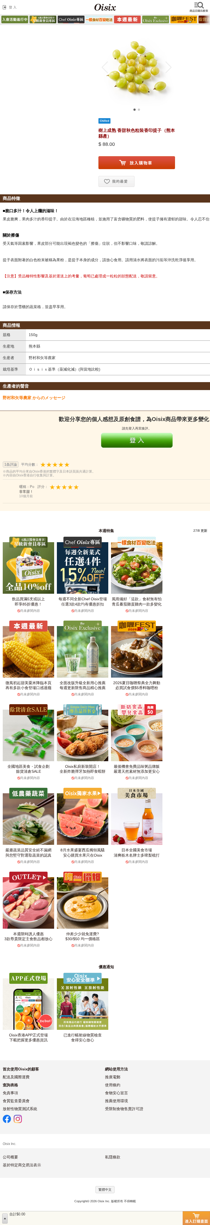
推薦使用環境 (116, 1101)
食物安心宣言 (116, 1093)
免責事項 (10, 1093)
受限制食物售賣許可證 (124, 1109)
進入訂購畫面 (196, 1218)
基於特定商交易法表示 (22, 1165)
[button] (105, 67)
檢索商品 (199, 7)
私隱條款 (112, 1157)
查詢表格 (10, 1085)
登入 (11, 7)
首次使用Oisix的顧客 (21, 1069)
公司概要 (10, 1157)
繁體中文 (105, 1190)
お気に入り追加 (116, 181)
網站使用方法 (116, 1069)
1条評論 (10, 464)
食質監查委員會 (16, 1101)
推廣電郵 (112, 1077)
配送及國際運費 (16, 1077)
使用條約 (112, 1085)
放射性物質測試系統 (20, 1109)
